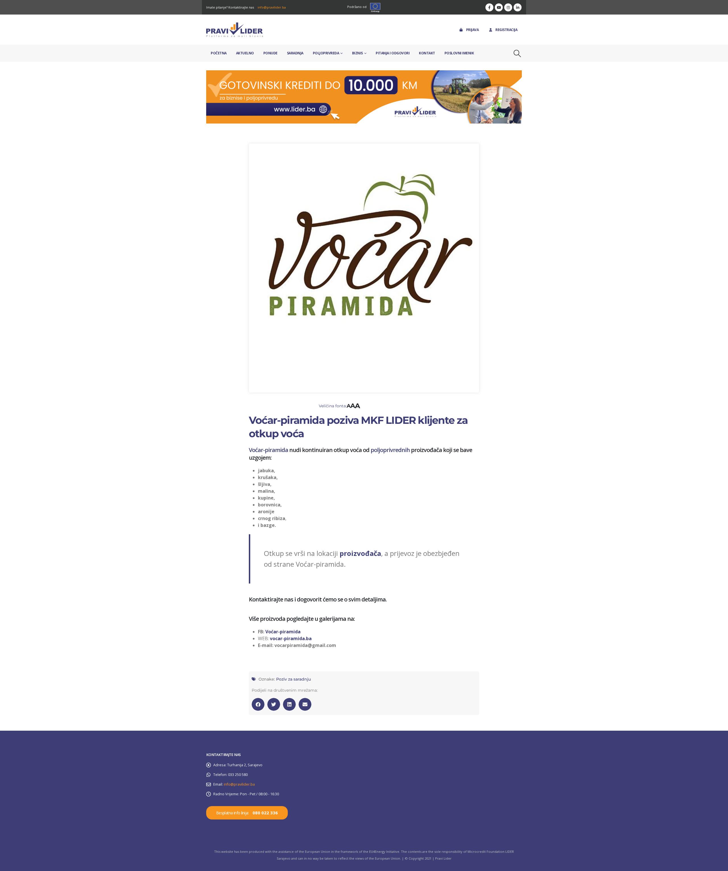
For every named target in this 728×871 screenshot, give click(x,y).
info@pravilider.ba (272, 7)
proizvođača (360, 553)
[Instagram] (508, 7)
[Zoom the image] (364, 73)
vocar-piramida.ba (291, 638)
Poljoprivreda (326, 53)
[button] (517, 53)
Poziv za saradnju (293, 679)
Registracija (506, 29)
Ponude (270, 53)
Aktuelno (245, 53)
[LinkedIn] (518, 7)
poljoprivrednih (390, 450)
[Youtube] (499, 7)
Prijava (472, 29)
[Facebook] (489, 7)
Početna (219, 53)
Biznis (357, 53)
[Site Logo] (234, 29)
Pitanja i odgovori (393, 53)
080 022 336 (265, 812)
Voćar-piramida (268, 450)
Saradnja (295, 53)
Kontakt (427, 53)
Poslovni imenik (459, 53)
